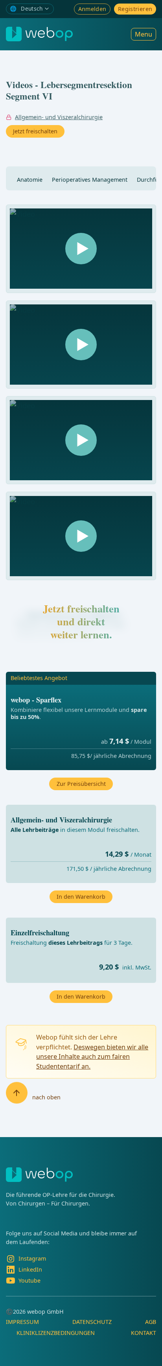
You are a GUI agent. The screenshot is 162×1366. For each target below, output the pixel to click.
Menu (143, 34)
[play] (81, 248)
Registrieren (135, 9)
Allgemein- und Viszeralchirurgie (59, 117)
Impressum (22, 1321)
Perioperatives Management (89, 179)
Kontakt (143, 1333)
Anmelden (92, 9)
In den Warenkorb (81, 996)
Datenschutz (92, 1321)
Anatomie (29, 179)
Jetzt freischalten (35, 131)
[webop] (39, 34)
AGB (150, 1321)
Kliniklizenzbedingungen (56, 1333)
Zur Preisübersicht (81, 783)
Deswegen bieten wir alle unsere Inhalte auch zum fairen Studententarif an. (92, 1057)
